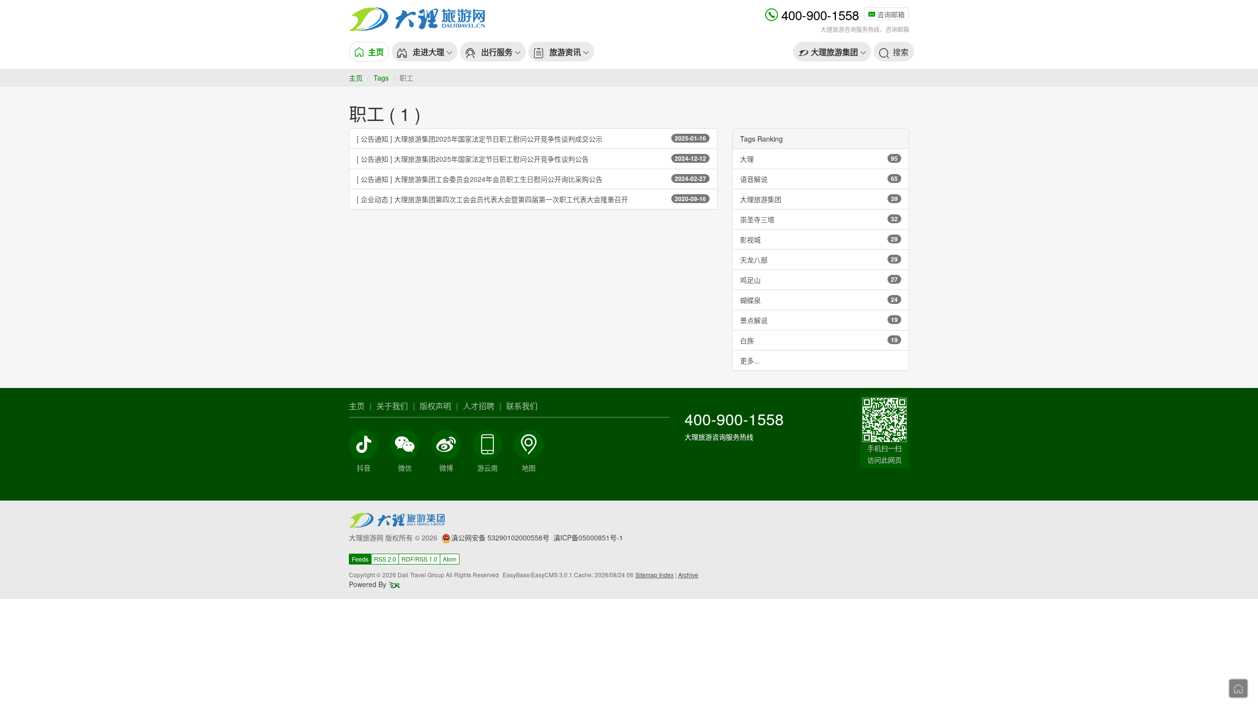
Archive (688, 574)
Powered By (368, 584)
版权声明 (435, 406)
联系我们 (522, 406)
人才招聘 (478, 406)
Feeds (360, 559)
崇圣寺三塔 (819, 219)
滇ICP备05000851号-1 (588, 537)
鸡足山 (819, 280)
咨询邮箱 (890, 14)
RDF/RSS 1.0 (419, 559)
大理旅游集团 (819, 199)
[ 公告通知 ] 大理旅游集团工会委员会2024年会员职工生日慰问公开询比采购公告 (531, 179)
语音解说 (819, 179)
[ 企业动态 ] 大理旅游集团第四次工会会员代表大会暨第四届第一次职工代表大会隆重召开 (531, 199)
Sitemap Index (654, 574)
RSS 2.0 (385, 559)
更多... (750, 360)
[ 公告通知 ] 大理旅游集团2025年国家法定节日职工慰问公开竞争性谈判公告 (531, 159)
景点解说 (819, 320)
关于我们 (392, 406)
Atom (450, 559)
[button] (424, 51)
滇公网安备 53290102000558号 (500, 537)
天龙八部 (819, 260)
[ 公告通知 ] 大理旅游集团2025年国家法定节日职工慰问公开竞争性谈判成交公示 (531, 139)
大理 (819, 159)
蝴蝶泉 (819, 300)
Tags (381, 78)
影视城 (819, 239)
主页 (356, 78)
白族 (819, 340)
